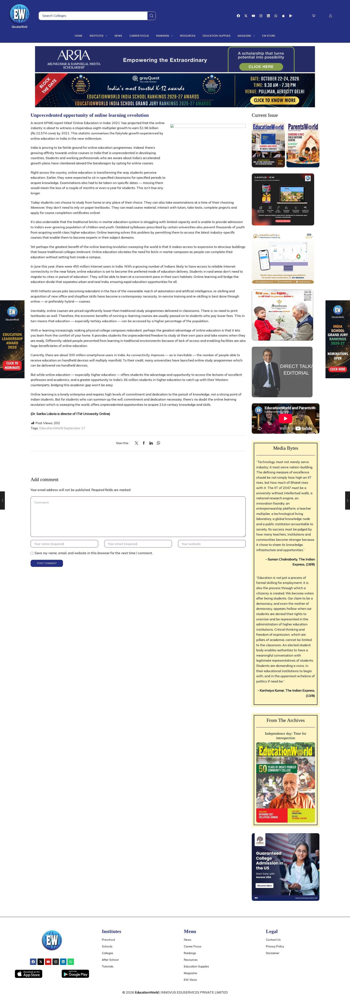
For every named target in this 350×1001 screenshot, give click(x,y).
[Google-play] (291, 16)
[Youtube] (253, 16)
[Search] (151, 16)
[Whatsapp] (276, 16)
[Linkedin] (268, 16)
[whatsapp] (157, 443)
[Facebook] (238, 16)
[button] (313, 16)
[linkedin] (151, 443)
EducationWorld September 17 (62, 428)
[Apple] (283, 16)
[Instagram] (261, 16)
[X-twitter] (246, 16)
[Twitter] (137, 443)
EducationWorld (147, 992)
